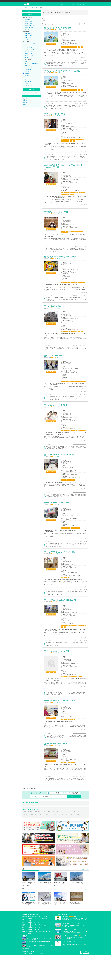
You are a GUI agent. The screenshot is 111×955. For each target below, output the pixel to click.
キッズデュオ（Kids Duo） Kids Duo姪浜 (61, 257)
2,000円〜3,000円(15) (29, 21)
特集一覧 (79, 4)
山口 (35, 927)
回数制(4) (27, 75)
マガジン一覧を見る (84, 889)
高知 (35, 929)
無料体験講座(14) (28, 53)
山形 (46, 916)
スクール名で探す (56, 793)
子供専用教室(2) (28, 85)
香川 (32, 929)
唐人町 (25, 815)
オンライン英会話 (70, 4)
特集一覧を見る (85, 869)
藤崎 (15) (25, 100)
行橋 (67, 815)
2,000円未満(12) (28, 19)
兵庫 (32, 926)
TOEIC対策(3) (28, 57)
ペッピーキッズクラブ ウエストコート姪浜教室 (63, 71)
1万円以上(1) (27, 29)
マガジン (86, 4)
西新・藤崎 (37, 812)
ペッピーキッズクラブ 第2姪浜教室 (58, 28)
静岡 (32, 922)
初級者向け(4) (28, 79)
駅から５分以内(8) (29, 55)
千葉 (40, 918)
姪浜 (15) (25, 102)
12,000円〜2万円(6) (29, 37)
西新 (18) (25, 105)
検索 (62, 4)
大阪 (29, 926)
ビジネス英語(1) (28, 47)
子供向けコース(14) (29, 83)
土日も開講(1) (28, 69)
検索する (31, 89)
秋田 (40, 916)
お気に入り (51, 43)
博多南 (56, 815)
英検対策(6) (27, 61)
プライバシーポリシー (32, 951)
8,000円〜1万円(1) (29, 27)
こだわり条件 (33, 796)
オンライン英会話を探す (73, 793)
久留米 (77, 815)
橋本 (51, 815)
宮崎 (49, 931)
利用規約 (24, 951)
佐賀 (43, 931)
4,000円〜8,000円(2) (29, 25)
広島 (29, 927)
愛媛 (29, 929)
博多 (79, 812)
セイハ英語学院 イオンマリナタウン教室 (60, 700)
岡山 (32, 927)
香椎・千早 (68, 812)
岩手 (36, 916)
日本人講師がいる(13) (29, 65)
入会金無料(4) (28, 71)
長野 (32, 924)
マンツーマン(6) (28, 45)
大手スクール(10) (28, 67)
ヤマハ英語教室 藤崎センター (56, 306)
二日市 (40, 815)
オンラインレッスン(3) (30, 43)
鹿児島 (35, 931)
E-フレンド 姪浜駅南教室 (55, 356)
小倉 (84, 812)
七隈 (74, 812)
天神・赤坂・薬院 (28, 812)
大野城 (46, 815)
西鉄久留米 (60, 812)
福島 (49, 916)
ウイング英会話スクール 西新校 (57, 503)
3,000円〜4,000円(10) (29, 23)
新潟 (29, 924)
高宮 (49, 812)
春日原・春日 (33, 815)
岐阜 (39, 922)
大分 (46, 931)
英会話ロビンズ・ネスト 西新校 (57, 212)
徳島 (39, 929)
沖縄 (29, 933)
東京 (29, 918)
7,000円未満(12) (28, 33)
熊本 (32, 931)
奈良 (42, 926)
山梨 (29, 920)
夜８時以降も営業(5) (29, 49)
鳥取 (39, 927)
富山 (39, 924)
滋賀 (39, 926)
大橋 (44, 812)
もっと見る (83, 57)
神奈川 (32, 918)
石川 (35, 924)
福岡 (29, 931)
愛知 (29, 922)
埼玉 (36, 918)
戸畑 (72, 815)
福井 (42, 924)
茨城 (43, 918)
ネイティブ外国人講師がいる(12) (32, 63)
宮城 (43, 916)
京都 (35, 926)
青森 (33, 916)
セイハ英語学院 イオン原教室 (56, 744)
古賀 (62, 815)
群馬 (46, 918)
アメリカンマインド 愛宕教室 (56, 405)
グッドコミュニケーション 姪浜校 (58, 651)
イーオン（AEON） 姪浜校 (55, 114)
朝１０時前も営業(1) (29, 51)
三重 (35, 922)
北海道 (29, 916)
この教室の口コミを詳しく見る (79, 60)
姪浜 (54, 812)
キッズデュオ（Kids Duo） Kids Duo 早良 (61, 600)
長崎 (40, 931)
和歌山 (45, 926)
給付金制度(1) (28, 81)
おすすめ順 (82, 23)
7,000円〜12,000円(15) (30, 35)
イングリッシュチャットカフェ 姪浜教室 (60, 455)
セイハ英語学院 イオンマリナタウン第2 (60, 552)
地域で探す (39, 793)
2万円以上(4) (27, 39)
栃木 (49, 918)
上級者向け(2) (28, 77)
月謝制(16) (27, 73)
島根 (42, 927)
